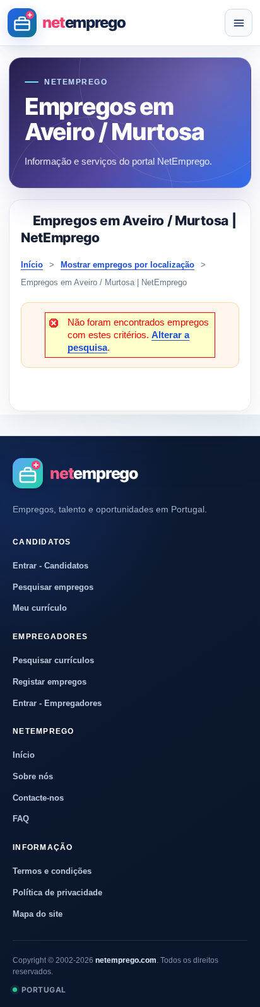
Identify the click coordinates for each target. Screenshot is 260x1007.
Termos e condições (52, 871)
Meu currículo (40, 608)
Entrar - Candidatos (50, 565)
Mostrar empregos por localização (127, 264)
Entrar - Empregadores (57, 703)
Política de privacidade (57, 892)
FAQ (21, 818)
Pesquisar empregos (53, 587)
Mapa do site (37, 914)
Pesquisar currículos (53, 660)
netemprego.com (126, 960)
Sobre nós (33, 776)
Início (32, 264)
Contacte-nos (38, 798)
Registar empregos (49, 681)
